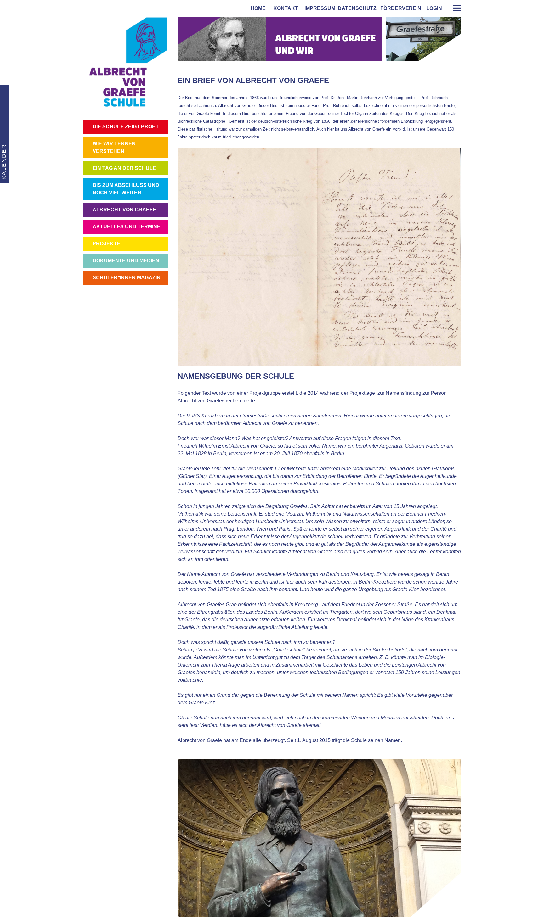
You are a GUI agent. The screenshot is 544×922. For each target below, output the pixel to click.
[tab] (454, 8)
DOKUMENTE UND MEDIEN (126, 260)
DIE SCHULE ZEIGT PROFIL (126, 126)
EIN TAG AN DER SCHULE (124, 168)
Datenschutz (357, 8)
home (257, 8)
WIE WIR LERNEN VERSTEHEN (114, 147)
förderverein (399, 8)
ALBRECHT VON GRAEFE (124, 209)
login (434, 8)
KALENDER (4, 162)
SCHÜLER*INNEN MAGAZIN (127, 277)
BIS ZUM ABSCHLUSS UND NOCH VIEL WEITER (126, 188)
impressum (318, 8)
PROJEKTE (106, 243)
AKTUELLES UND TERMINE (127, 226)
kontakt (284, 8)
